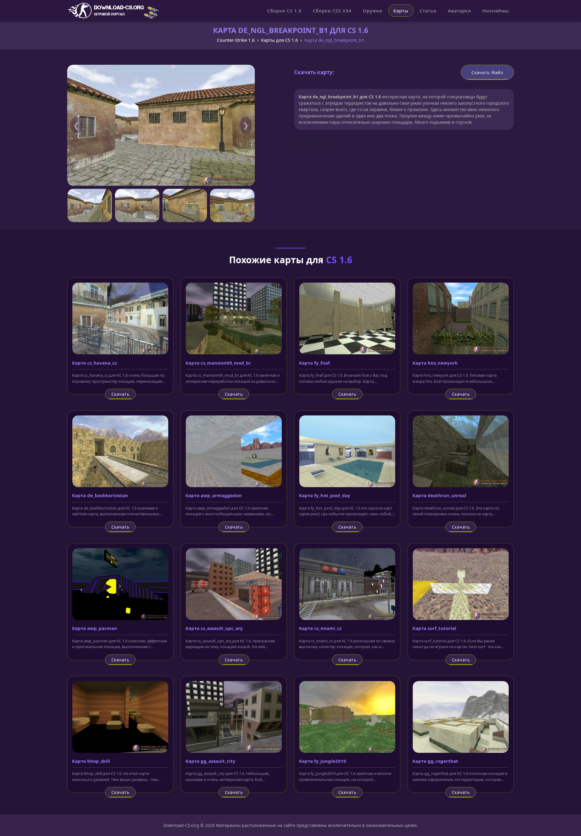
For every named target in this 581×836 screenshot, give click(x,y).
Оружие (372, 11)
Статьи (428, 11)
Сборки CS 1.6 (284, 11)
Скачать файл (487, 72)
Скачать (120, 394)
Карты (401, 11)
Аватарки (459, 11)
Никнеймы (495, 11)
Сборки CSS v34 (332, 11)
